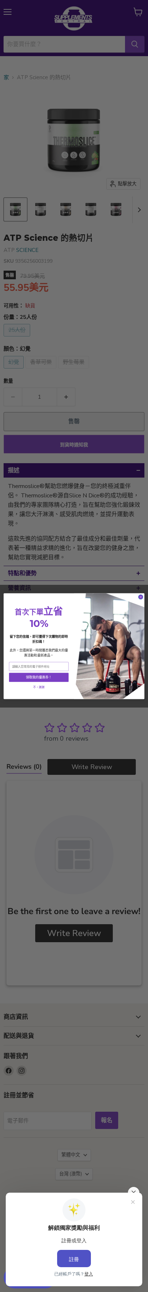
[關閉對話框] (140, 597)
